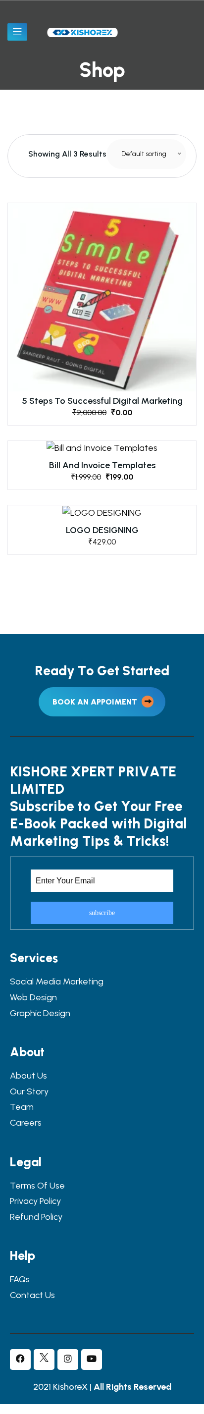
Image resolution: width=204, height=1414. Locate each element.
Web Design (33, 997)
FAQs (20, 1279)
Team (22, 1107)
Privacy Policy (35, 1201)
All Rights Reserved (132, 1386)
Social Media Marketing (56, 982)
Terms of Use (37, 1186)
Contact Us (32, 1295)
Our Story (29, 1092)
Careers (26, 1123)
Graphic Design (40, 1013)
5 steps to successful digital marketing (102, 400)
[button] (102, 302)
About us (28, 1076)
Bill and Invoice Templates (102, 465)
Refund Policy (36, 1217)
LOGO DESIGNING (102, 530)
